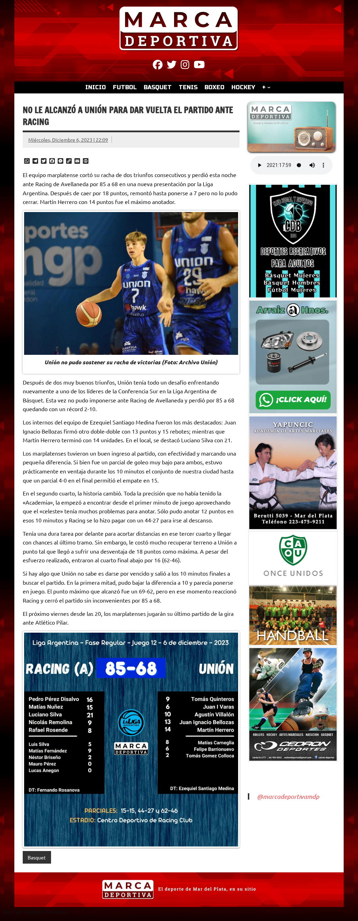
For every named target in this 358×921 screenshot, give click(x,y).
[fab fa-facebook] (158, 65)
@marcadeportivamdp (288, 796)
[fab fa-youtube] (199, 65)
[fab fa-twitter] (172, 65)
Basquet (37, 857)
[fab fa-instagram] (185, 65)
